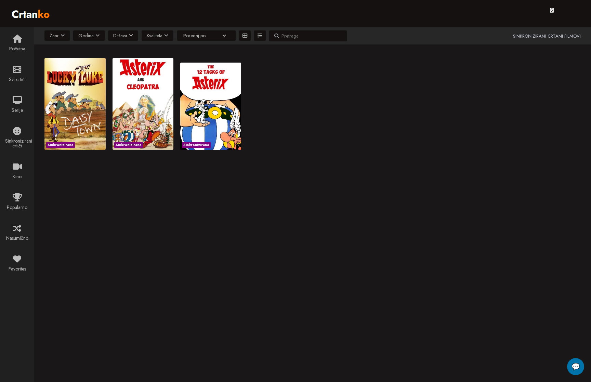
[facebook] (552, 10)
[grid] (245, 35)
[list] (260, 35)
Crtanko (34, 12)
